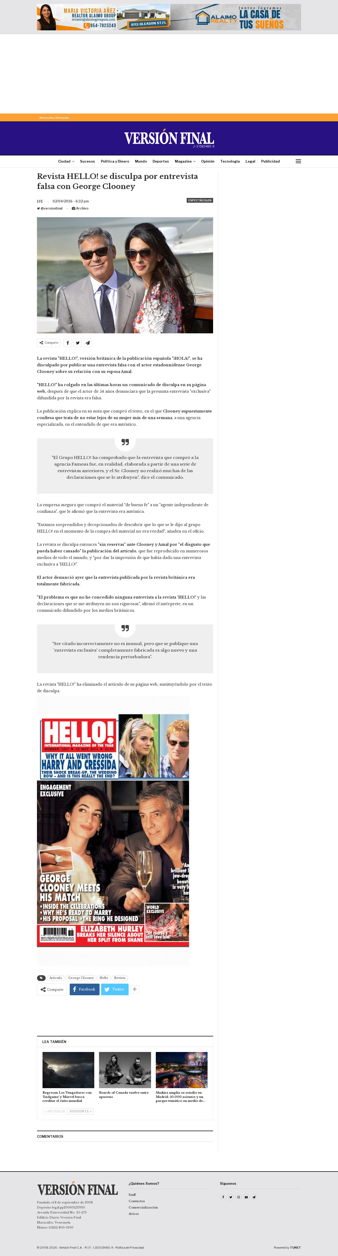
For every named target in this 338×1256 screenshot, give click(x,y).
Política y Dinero (115, 161)
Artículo (55, 978)
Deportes (161, 161)
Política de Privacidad (129, 1247)
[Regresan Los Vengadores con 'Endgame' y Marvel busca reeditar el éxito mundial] (68, 1070)
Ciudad (64, 161)
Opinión (207, 161)
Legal (250, 161)
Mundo (141, 161)
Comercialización (143, 1207)
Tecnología (230, 161)
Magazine (183, 161)
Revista (119, 978)
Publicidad (270, 161)
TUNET (295, 1247)
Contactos (137, 1201)
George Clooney (81, 978)
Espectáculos (200, 200)
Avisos (134, 1214)
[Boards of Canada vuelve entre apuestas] (125, 1070)
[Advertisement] (169, 74)
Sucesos (87, 161)
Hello (104, 978)
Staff (132, 1195)
